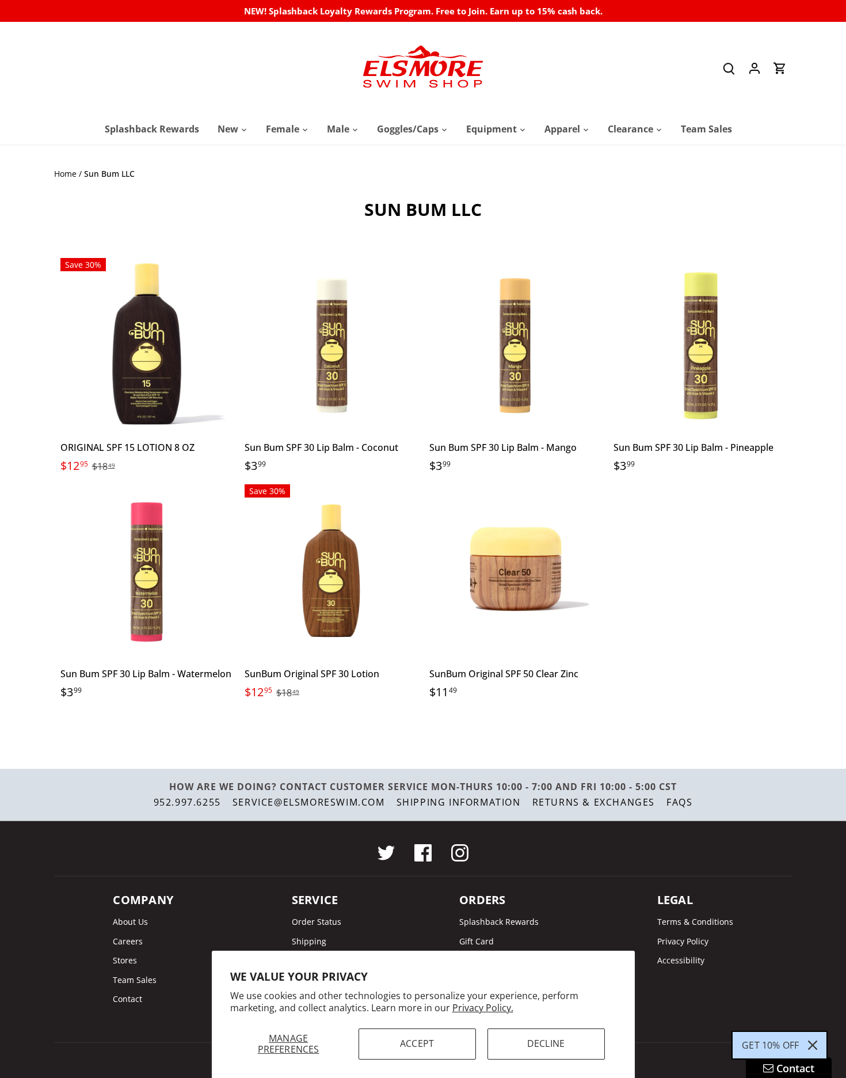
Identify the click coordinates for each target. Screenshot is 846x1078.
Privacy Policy (682, 941)
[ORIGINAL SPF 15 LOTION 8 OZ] (147, 344)
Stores (125, 960)
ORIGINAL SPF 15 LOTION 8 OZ (127, 447)
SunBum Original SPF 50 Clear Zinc (503, 673)
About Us (130, 921)
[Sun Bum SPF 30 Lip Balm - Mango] (516, 344)
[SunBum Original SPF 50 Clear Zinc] (516, 571)
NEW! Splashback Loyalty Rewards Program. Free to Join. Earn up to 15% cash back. (423, 11)
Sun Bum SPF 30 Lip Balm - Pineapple (693, 447)
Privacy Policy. (482, 1007)
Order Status (316, 921)
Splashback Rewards (499, 921)
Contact (127, 998)
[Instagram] (459, 852)
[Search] (729, 68)
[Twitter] (386, 852)
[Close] (812, 1045)
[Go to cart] (780, 68)
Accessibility (680, 960)
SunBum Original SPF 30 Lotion (312, 673)
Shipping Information (459, 802)
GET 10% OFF (770, 1045)
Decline (546, 1043)
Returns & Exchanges (593, 802)
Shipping (309, 941)
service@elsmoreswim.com (309, 802)
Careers (128, 941)
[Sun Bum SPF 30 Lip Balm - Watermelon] (147, 571)
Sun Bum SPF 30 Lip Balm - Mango (503, 447)
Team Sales (135, 979)
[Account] (754, 68)
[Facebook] (423, 852)
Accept (417, 1043)
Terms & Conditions (695, 921)
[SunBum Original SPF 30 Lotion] (331, 571)
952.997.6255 (187, 802)
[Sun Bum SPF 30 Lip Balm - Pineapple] (700, 344)
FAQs (679, 802)
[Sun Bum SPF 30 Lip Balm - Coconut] (331, 344)
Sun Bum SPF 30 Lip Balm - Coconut (321, 447)
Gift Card (476, 941)
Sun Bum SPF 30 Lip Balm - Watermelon (145, 673)
